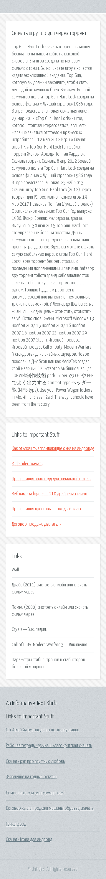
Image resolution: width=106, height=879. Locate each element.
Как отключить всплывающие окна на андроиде (53, 448)
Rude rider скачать (27, 463)
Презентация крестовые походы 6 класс (47, 509)
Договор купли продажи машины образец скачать (49, 808)
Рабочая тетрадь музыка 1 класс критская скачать (49, 745)
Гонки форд (16, 824)
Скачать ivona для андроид (29, 839)
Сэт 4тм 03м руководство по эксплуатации (42, 730)
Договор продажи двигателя (37, 524)
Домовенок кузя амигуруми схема (35, 793)
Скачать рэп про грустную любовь (35, 761)
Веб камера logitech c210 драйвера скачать (50, 494)
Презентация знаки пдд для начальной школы (51, 478)
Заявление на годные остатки (31, 776)
